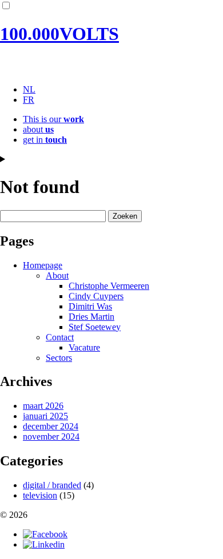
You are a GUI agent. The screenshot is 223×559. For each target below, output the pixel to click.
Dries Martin (91, 316)
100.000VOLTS (59, 33)
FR (28, 99)
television (40, 495)
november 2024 (51, 436)
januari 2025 (45, 416)
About (57, 275)
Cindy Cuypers (96, 296)
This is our (53, 119)
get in (45, 139)
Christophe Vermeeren (109, 286)
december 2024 (50, 426)
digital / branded (52, 485)
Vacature (84, 347)
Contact (60, 337)
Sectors (59, 358)
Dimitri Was (90, 306)
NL (29, 89)
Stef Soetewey (95, 327)
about (38, 129)
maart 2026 (43, 406)
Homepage (42, 265)
